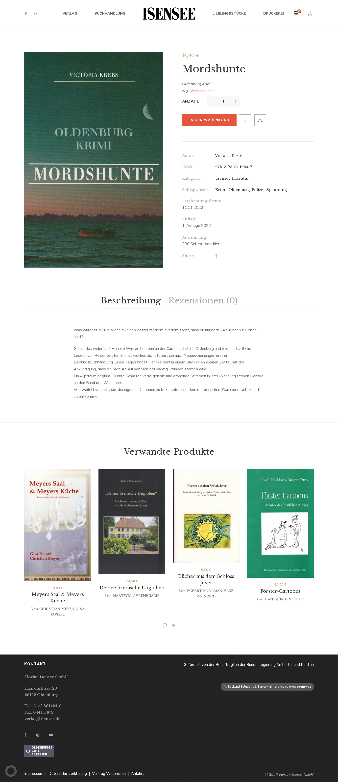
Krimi (220, 189)
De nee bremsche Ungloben (132, 588)
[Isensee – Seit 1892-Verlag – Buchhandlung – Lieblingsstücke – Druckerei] (169, 13)
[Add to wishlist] (245, 120)
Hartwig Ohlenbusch (136, 596)
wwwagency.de (300, 687)
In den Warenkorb (209, 120)
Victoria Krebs (228, 155)
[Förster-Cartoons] (280, 523)
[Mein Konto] (310, 13)
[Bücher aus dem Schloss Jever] (206, 516)
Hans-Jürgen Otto (284, 599)
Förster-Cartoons (280, 591)
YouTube (51, 735)
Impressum (33, 773)
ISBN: (187, 167)
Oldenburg (239, 189)
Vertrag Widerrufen (109, 773)
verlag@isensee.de (42, 718)
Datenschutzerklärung (67, 773)
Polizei (258, 189)
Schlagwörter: (195, 189)
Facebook (26, 13)
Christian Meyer (56, 609)
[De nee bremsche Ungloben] (131, 521)
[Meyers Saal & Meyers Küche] (57, 525)
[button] (155, 60)
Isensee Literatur (232, 178)
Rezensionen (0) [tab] (203, 300)
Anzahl (190, 101)
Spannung (276, 189)
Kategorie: (192, 178)
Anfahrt (137, 773)
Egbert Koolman (204, 591)
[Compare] (260, 120)
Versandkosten (203, 90)
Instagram (35, 13)
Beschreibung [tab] (131, 300)
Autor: (188, 155)
